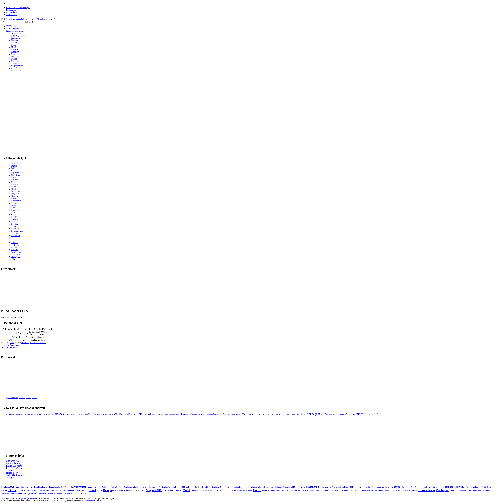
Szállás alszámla (12, 473)
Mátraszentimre (197, 490)
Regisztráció (11, 10)
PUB (13, 222)
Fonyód (103, 414)
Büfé (13, 168)
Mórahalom (209, 490)
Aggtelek (68, 487)
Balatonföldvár (181, 487)
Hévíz (149, 414)
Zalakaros (342, 414)
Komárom (128, 490)
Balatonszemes (268, 487)
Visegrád (462, 490)
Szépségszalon (17, 66)
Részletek (98, 501)
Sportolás (15, 63)
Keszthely (176, 414)
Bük (346, 487)
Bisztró (14, 166)
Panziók (14, 59)
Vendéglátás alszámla (15, 477)
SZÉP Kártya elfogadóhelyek (18, 7)
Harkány (133, 414)
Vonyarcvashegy (474, 490)
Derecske (25, 343)
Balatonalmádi (129, 487)
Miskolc (204, 414)
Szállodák (15, 229)
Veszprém (332, 414)
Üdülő (14, 247)
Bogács (302, 487)
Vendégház (15, 257)
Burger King (47, 487)
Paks (250, 490)
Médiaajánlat (11, 12)
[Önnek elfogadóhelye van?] (21, 398)
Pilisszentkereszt (274, 490)
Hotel (13, 47)
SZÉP (12, 343)
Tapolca (393, 490)
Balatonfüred (40, 414)
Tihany (405, 490)
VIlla (336, 414)
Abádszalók (59, 487)
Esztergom (470, 487)
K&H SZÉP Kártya (14, 466)
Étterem (14, 40)
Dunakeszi (422, 487)
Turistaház (15, 245)
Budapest (58, 414)
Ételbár (14, 177)
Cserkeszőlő (369, 487)
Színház (14, 68)
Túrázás (14, 243)
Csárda (14, 170)
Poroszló (293, 490)
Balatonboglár (31, 414)
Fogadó (14, 184)
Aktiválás (10, 470)
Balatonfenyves (167, 487)
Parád (264, 490)
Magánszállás (16, 201)
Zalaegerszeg (487, 490)
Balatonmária (255, 487)
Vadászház (15, 254)
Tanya (13, 240)
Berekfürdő (293, 487)
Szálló (13, 226)
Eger (79, 414)
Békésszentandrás (336, 487)
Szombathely (354, 490)
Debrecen (73, 414)
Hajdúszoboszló (122, 414)
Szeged (258, 414)
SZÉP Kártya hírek (275, 414)
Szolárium (15, 236)
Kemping (15, 52)
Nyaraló (14, 212)
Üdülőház (375, 414)
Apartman (10, 414)
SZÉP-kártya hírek (13, 28)
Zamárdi (13, 494)
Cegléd (360, 487)
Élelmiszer (15, 38)
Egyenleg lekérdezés (14, 468)
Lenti (143, 490)
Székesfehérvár (286, 414)
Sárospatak (378, 490)
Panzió (226, 414)
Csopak (387, 487)
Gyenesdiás (21, 490)
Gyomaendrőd (33, 490)
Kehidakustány (161, 414)
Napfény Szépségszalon (12, 345)
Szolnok (345, 490)
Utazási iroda (16, 70)
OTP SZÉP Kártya (13, 461)
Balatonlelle (49, 414)
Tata (399, 490)
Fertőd (478, 487)
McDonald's (196, 414)
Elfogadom (89, 501)
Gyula (108, 414)
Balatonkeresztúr (231, 487)
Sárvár (293, 414)
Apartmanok (16, 33)
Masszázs (15, 203)
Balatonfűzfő (205, 487)
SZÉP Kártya (11, 14)
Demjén (413, 487)
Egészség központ (18, 35)
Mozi (13, 208)
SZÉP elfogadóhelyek (15, 31)
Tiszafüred (413, 490)
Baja (120, 487)
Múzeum (15, 56)
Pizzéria (14, 61)
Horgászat (15, 191)
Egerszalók (84, 414)
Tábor (13, 238)
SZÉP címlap (11, 26)
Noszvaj (218, 490)
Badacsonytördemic (110, 487)
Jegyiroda (15, 194)
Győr (113, 414)
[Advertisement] (11, 115)
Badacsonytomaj (21, 414)
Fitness (14, 42)
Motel (13, 54)
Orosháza (243, 490)
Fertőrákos (486, 487)
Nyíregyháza (218, 414)
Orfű (236, 490)
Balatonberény (142, 487)
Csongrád (379, 487)
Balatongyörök (217, 487)
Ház (145, 414)
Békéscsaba (323, 487)
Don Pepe (5, 487)
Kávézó (14, 49)
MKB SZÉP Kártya (14, 463)
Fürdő (13, 45)
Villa (13, 259)
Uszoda (14, 250)
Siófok (243, 414)
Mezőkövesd (169, 490)
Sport (253, 414)
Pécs (238, 414)
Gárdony (55, 490)
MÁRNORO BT (8, 347)
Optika (14, 215)
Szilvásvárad (265, 414)
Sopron (248, 414)
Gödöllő (63, 490)
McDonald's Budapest (20, 487)
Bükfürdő (353, 487)
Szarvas (319, 490)
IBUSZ (154, 414)
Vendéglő (324, 414)
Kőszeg (136, 490)
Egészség (92, 414)
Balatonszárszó (281, 487)
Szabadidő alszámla (38, 343)
